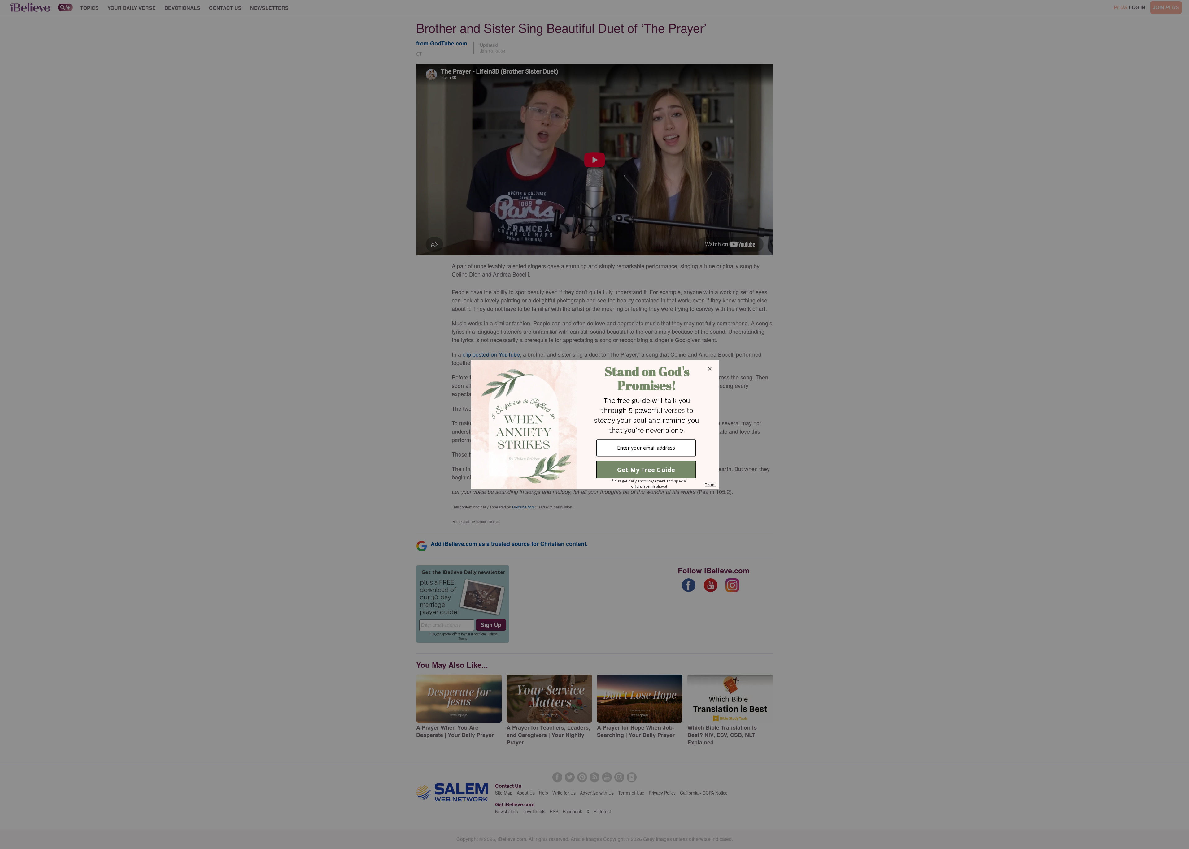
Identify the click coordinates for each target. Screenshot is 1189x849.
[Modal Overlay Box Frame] (594, 424)
